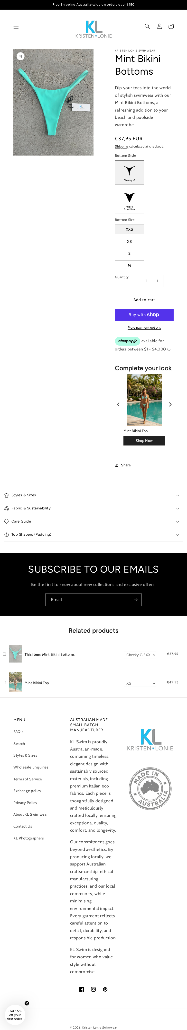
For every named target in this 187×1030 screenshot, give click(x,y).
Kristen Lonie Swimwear (99, 1027)
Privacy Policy (25, 802)
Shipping (121, 146)
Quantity (122, 277)
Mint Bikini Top (135, 431)
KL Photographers (28, 838)
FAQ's (18, 731)
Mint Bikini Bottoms (50, 654)
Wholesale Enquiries (30, 767)
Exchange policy (27, 790)
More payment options (144, 327)
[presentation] (118, 404)
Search (19, 743)
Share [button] (126, 465)
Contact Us (22, 826)
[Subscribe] (135, 600)
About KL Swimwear (30, 814)
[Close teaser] (26, 1003)
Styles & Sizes (25, 755)
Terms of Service (27, 779)
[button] (16, 26)
